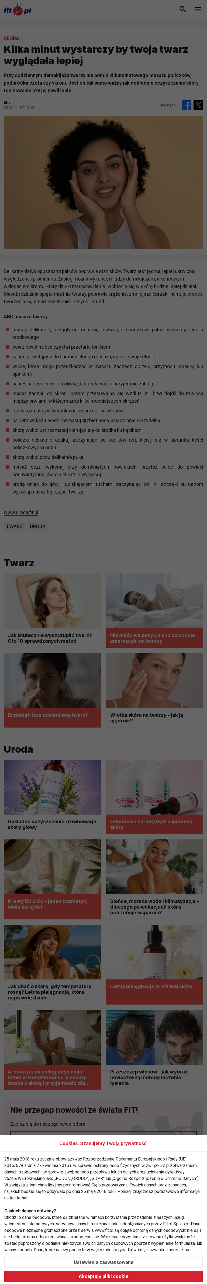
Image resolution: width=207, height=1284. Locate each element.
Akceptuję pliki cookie (103, 1276)
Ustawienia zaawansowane (103, 1262)
